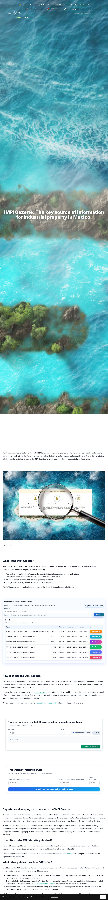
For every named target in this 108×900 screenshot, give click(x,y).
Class (62, 729)
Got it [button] (102, 897)
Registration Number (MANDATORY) (71, 779)
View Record (96, 631)
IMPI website (40, 692)
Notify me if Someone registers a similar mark (55, 789)
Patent (88, 9)
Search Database (91, 746)
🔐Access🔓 (23, 5)
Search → (98, 614)
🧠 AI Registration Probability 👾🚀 (37, 9)
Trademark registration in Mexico (41, 5)
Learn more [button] (54, 897)
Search (7, 608)
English (18, 17)
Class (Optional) (93, 778)
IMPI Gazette (55, 9)
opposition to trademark (46, 703)
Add (97, 733)
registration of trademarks (45, 884)
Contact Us (59, 4)
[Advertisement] (53, 429)
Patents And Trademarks (82, 13)
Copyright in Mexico (77, 9)
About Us (69, 5)
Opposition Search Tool (83, 5)
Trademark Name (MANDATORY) (19, 779)
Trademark (11, 729)
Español (25, 17)
